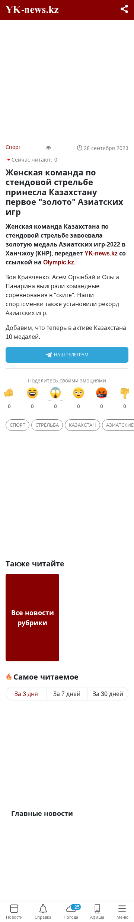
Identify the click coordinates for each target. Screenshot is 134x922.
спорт (17, 425)
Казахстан (82, 425)
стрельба (47, 425)
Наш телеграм (71, 355)
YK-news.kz (101, 253)
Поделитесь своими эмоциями (67, 380)
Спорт (13, 146)
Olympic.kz (58, 262)
